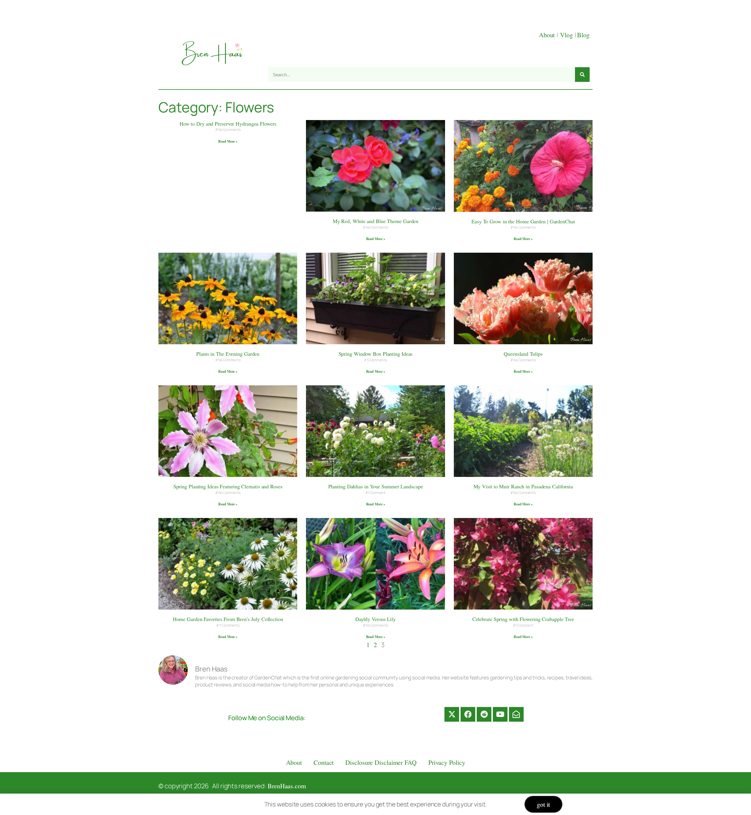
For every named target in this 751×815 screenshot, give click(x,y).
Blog (583, 35)
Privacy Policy (446, 762)
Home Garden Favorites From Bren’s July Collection (228, 618)
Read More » (227, 141)
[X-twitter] (451, 714)
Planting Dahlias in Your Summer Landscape (375, 486)
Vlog (567, 35)
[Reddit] (484, 714)
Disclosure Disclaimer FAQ (381, 762)
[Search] (582, 74)
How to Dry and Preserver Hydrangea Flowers (228, 123)
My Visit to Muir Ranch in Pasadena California (523, 486)
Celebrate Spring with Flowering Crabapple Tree (523, 618)
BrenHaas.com (287, 786)
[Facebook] (468, 714)
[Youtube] (500, 714)
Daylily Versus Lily (375, 618)
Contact (324, 762)
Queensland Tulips (523, 353)
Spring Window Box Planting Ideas (376, 353)
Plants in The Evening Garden (227, 353)
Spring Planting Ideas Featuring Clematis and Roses (228, 486)
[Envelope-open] (516, 714)
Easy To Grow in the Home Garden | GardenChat (523, 221)
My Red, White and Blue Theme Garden (376, 221)
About (548, 35)
